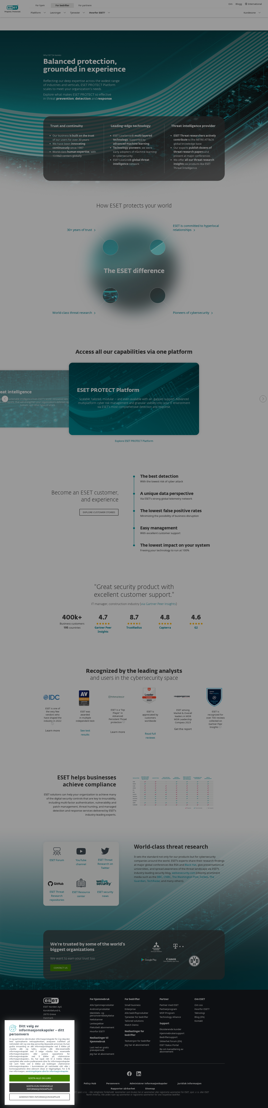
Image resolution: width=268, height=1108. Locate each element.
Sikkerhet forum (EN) (171, 1041)
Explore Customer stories (99, 512)
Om (230, 3)
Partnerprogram (168, 1009)
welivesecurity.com (183, 873)
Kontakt (198, 1020)
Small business (133, 1004)
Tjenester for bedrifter (136, 1016)
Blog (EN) (199, 1016)
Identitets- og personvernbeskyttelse (102, 1014)
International (255, 3)
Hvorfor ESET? (97, 12)
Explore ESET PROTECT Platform (134, 441)
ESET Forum (57, 860)
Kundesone (250, 12)
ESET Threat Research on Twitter (105, 864)
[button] (5, 398)
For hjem (40, 5)
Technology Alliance (170, 1016)
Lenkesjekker (97, 1023)
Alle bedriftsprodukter (136, 1012)
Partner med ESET (169, 1004)
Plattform (36, 12)
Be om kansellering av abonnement (171, 1050)
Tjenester (75, 12)
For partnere (85, 5)
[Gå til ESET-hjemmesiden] (12, 9)
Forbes (204, 877)
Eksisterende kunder (170, 1029)
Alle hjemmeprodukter (102, 1004)
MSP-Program (167, 1012)
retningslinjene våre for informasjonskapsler (48, 1071)
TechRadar (153, 881)
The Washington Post (185, 877)
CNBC (167, 877)
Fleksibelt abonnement (102, 1027)
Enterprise (130, 1009)
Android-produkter (100, 1009)
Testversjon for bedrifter (137, 1040)
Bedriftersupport (168, 1037)
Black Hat (190, 865)
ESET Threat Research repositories (57, 896)
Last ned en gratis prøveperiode (99, 1049)
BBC (159, 877)
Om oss (198, 1004)
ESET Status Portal (169, 1045)
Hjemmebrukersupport (172, 1033)
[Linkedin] (139, 1075)
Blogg (239, 3)
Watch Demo (131, 1024)
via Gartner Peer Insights (158, 604)
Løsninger (55, 12)
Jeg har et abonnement (102, 1053)
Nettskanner (96, 1019)
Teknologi (199, 1012)
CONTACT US (60, 967)
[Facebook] (129, 1075)
